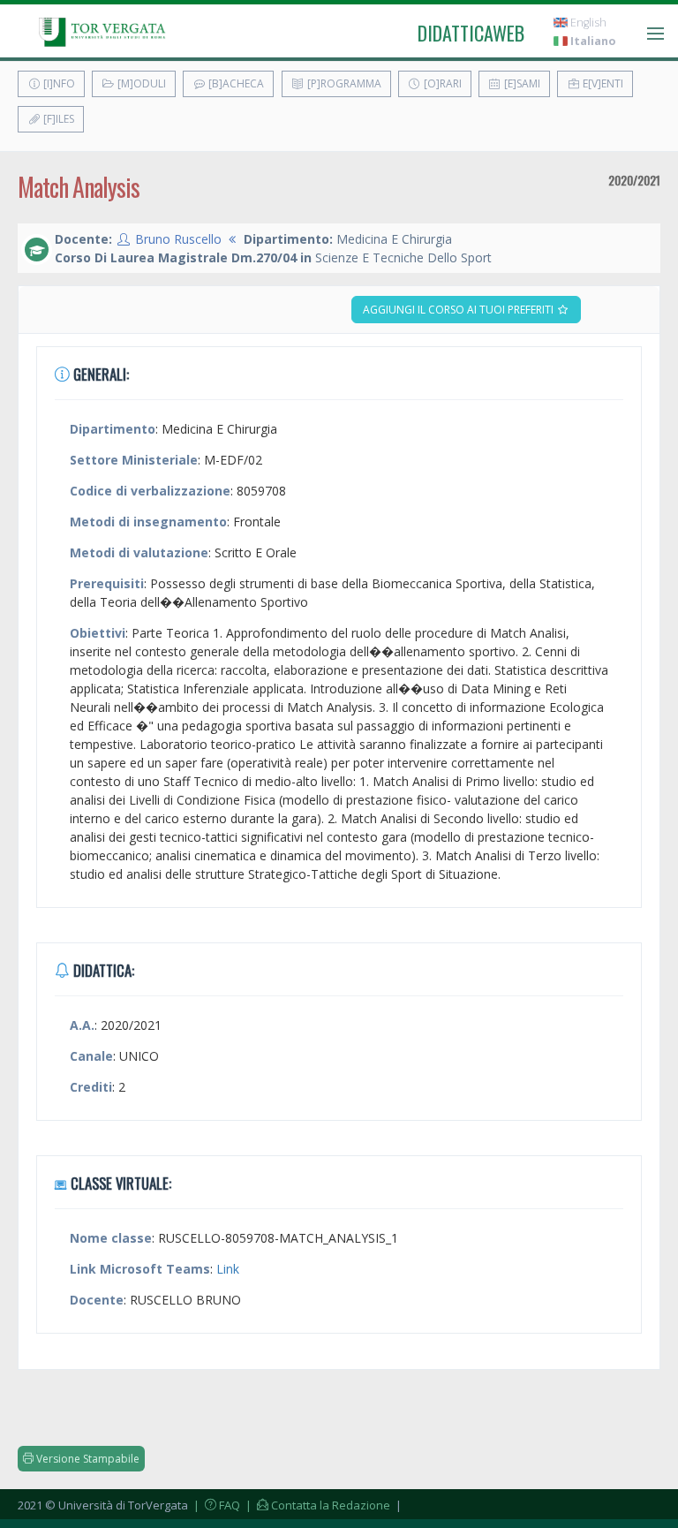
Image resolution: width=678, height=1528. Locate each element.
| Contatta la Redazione (316, 1505)
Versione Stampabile (86, 1458)
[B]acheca (235, 83)
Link (227, 1268)
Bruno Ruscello (178, 239)
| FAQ (215, 1505)
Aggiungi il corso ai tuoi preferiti (459, 309)
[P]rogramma (343, 83)
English (587, 22)
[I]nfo (58, 83)
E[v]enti (601, 83)
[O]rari (441, 83)
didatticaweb (471, 33)
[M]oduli (140, 83)
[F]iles (57, 118)
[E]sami (520, 83)
